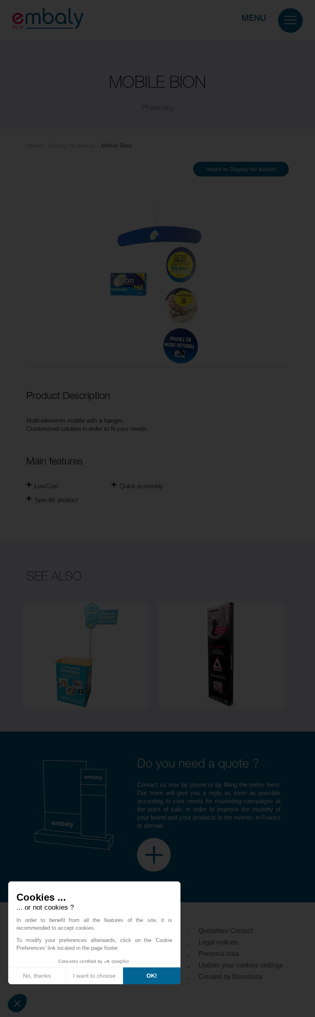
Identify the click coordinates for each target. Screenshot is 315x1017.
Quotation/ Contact (226, 930)
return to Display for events (241, 169)
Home (34, 145)
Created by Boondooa (230, 976)
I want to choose (94, 975)
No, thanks (37, 975)
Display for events (71, 145)
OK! (151, 975)
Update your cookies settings (241, 965)
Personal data (219, 953)
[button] (17, 1003)
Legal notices (218, 942)
